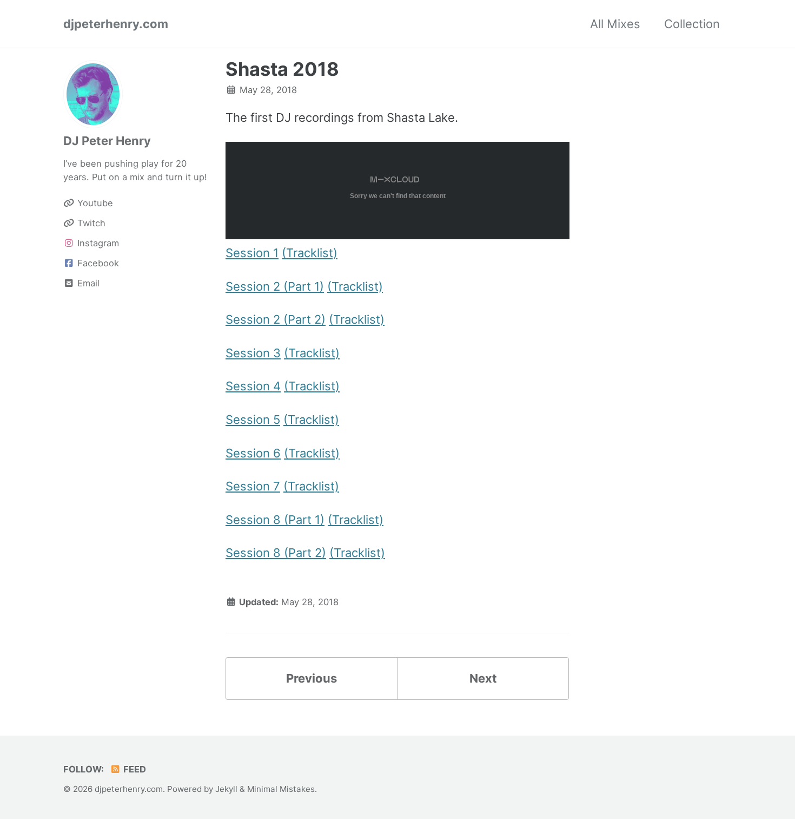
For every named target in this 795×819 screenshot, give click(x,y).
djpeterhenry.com (115, 24)
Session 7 (253, 486)
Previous (311, 678)
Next (483, 678)
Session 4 (253, 386)
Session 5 (253, 419)
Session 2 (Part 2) (276, 319)
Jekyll (226, 789)
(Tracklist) (309, 253)
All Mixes (615, 24)
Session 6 (253, 453)
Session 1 (252, 253)
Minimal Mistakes (281, 789)
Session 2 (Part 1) (275, 286)
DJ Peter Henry (107, 141)
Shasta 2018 (282, 69)
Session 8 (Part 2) (276, 553)
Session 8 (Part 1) (275, 520)
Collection (692, 24)
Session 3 (253, 353)
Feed (133, 769)
